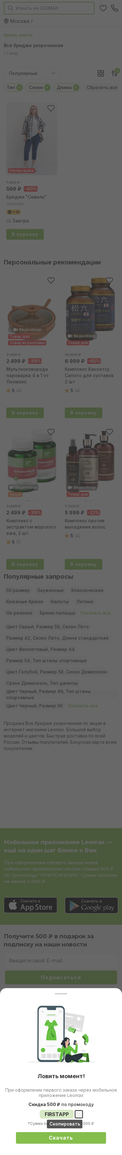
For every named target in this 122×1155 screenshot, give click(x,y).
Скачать (61, 1138)
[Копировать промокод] (79, 1114)
